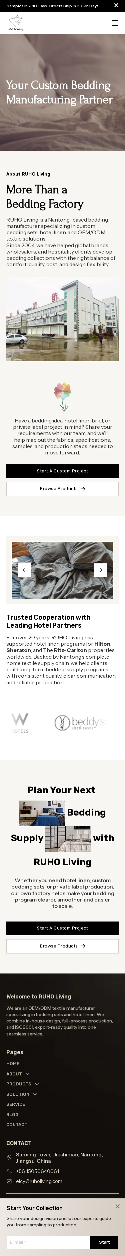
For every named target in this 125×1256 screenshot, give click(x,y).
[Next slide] (100, 570)
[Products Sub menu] (37, 1084)
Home (12, 1063)
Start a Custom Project (62, 928)
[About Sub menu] (27, 1074)
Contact (12, 1124)
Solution (17, 1094)
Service (12, 1104)
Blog (12, 1114)
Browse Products (59, 488)
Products (18, 1083)
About (14, 1073)
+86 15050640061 (37, 1171)
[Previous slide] (24, 570)
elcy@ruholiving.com (39, 1181)
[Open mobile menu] (115, 23)
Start (104, 1242)
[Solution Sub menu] (35, 1094)
